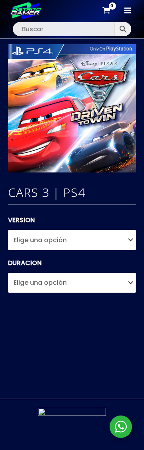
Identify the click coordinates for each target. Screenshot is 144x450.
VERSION (21, 220)
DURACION (25, 263)
